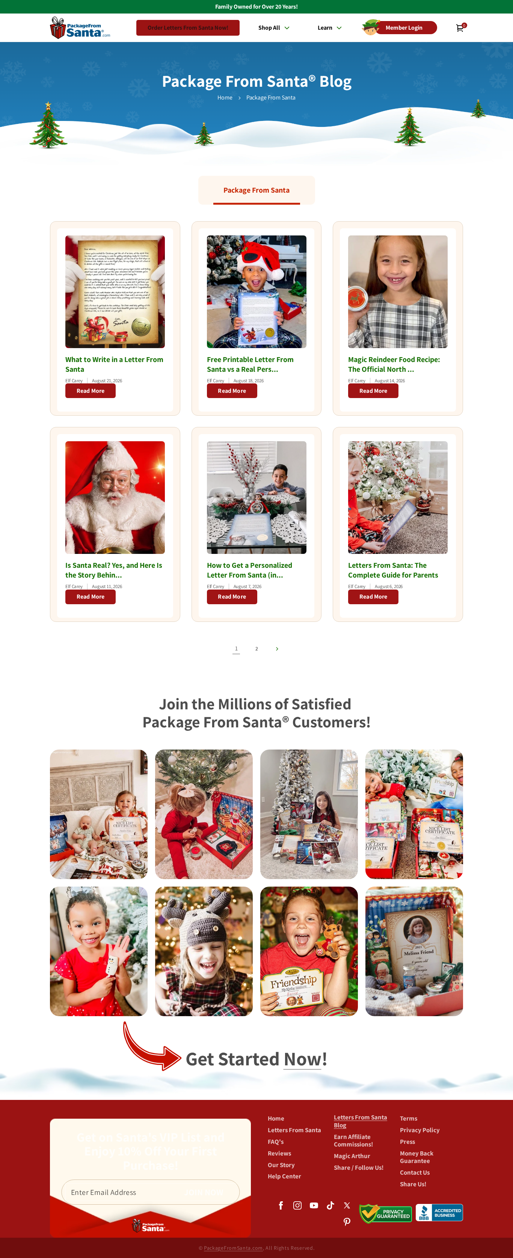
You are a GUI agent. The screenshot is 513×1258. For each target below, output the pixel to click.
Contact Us (415, 1172)
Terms (408, 1118)
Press (407, 1141)
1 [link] (236, 648)
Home (224, 97)
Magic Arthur (352, 1155)
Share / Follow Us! (359, 1167)
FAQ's (276, 1141)
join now (203, 1192)
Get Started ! (257, 1058)
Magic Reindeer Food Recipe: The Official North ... (394, 364)
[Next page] (277, 649)
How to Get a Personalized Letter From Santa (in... (249, 570)
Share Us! (413, 1184)
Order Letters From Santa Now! (188, 28)
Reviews (279, 1153)
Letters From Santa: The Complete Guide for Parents (393, 570)
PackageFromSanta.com (233, 1247)
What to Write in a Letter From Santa (114, 364)
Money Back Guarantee (416, 1157)
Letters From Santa (294, 1129)
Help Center (284, 1176)
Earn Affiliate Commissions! (353, 1140)
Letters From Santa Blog (360, 1121)
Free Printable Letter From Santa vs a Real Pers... (250, 364)
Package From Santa (271, 97)
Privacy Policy (420, 1129)
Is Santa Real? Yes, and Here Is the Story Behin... (113, 570)
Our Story (281, 1164)
